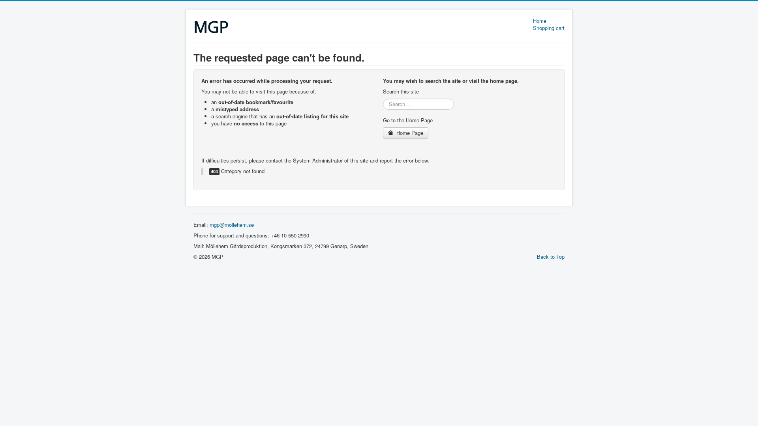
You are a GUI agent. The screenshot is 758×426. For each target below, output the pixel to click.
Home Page (409, 132)
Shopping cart (549, 28)
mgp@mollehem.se (232, 224)
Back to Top (551, 256)
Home (539, 20)
